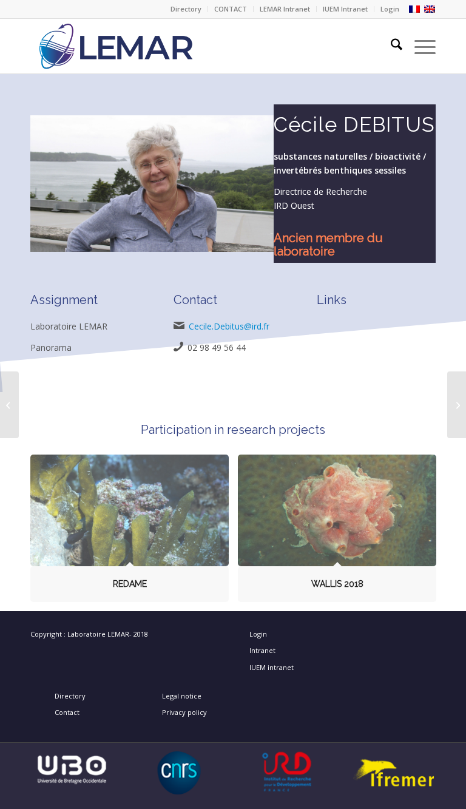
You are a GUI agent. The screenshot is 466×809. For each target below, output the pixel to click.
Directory (186, 8)
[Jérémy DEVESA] (456, 404)
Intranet (262, 650)
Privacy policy (184, 712)
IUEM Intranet (345, 8)
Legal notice (181, 695)
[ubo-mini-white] (71, 768)
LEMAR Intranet (285, 8)
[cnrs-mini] (179, 773)
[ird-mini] (286, 772)
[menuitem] (186, 9)
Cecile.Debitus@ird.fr (229, 326)
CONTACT (230, 8)
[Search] (390, 46)
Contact (67, 712)
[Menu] (419, 46)
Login (389, 8)
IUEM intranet (271, 667)
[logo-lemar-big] (172, 46)
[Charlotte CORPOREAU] (9, 404)
